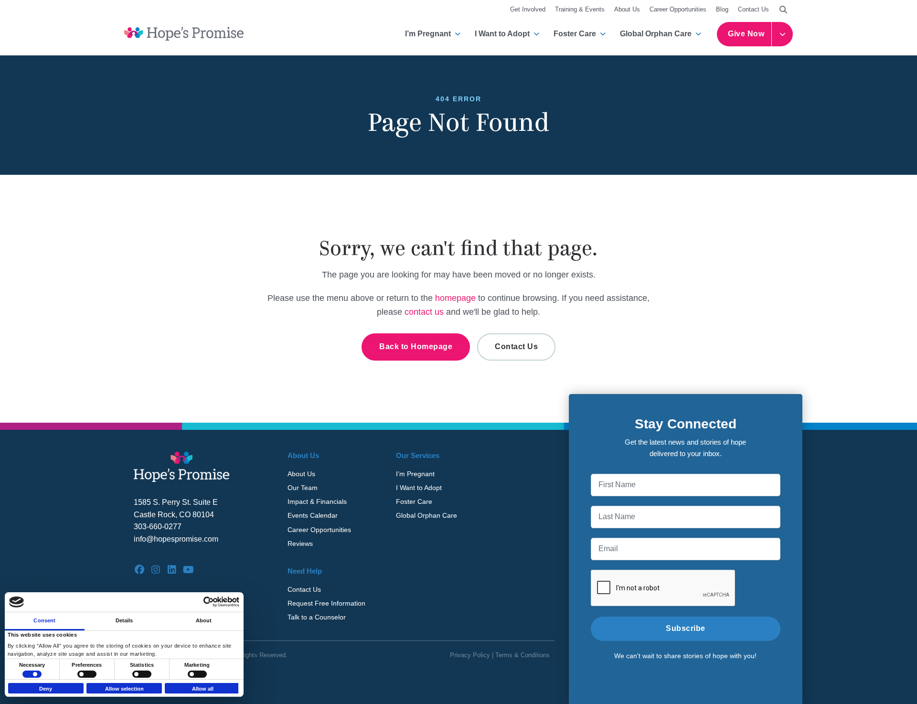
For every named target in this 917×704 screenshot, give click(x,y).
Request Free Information (326, 603)
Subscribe (685, 628)
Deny (45, 689)
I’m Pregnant (428, 34)
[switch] (86, 674)
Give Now (746, 34)
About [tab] (204, 620)
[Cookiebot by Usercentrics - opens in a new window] (197, 602)
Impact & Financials (317, 501)
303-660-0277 (157, 527)
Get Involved (527, 9)
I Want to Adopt (502, 34)
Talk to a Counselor (317, 617)
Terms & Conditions (522, 655)
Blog (722, 9)
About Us (627, 9)
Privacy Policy (470, 655)
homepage (455, 298)
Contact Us (753, 9)
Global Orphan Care (656, 34)
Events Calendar (313, 515)
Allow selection (124, 689)
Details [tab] (124, 620)
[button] (783, 9)
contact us (424, 312)
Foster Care (575, 34)
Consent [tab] (44, 620)
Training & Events (580, 9)
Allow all (202, 689)
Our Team (303, 487)
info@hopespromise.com (176, 539)
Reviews (300, 543)
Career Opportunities (678, 9)
